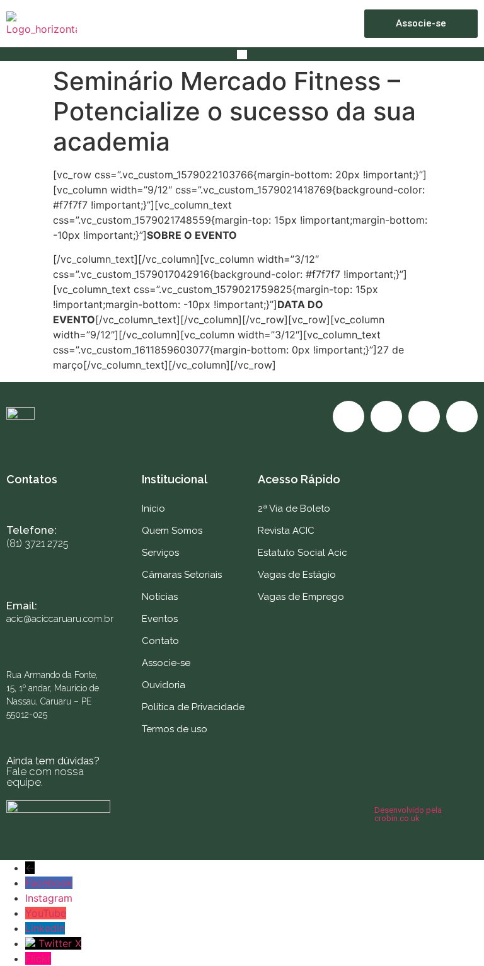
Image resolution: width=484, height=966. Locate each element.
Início (153, 508)
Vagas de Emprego (301, 596)
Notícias (160, 596)
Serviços (160, 552)
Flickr (38, 958)
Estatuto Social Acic (302, 552)
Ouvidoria (163, 685)
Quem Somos (172, 530)
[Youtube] (424, 416)
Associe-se (166, 663)
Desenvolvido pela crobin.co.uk (408, 814)
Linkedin (45, 928)
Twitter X (59, 943)
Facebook (48, 883)
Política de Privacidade (193, 707)
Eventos (160, 618)
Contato (160, 641)
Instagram (48, 898)
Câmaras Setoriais (182, 574)
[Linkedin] (462, 416)
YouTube (45, 913)
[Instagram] (386, 416)
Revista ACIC (286, 530)
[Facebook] (348, 416)
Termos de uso (174, 729)
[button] (241, 54)
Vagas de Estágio (297, 574)
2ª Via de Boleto (294, 508)
